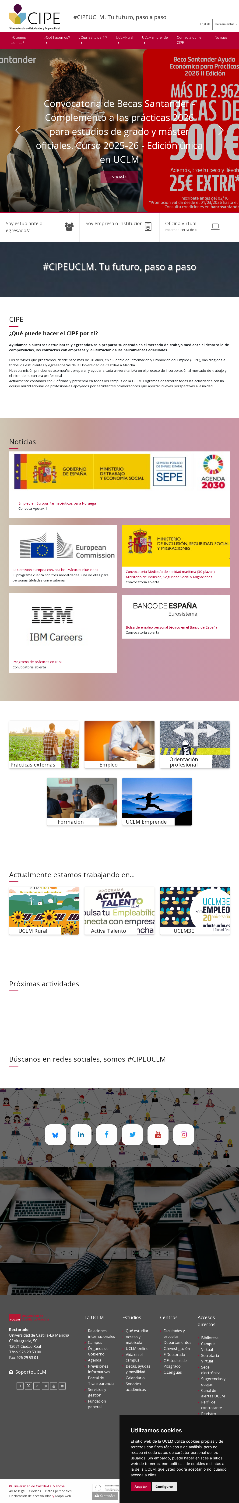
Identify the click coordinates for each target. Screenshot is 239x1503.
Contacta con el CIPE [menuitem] (189, 40)
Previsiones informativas (99, 1369)
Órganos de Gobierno (98, 1351)
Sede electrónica (210, 1370)
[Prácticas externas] (44, 744)
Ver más (119, 165)
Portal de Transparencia (101, 1380)
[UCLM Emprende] (157, 801)
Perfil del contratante (211, 1405)
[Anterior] (18, 130)
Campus (95, 1342)
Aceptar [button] (140, 1487)
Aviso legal (17, 1491)
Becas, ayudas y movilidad (138, 1369)
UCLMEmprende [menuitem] (155, 37)
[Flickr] (62, 1386)
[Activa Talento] (119, 910)
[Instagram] (45, 1386)
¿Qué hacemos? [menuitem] (57, 37)
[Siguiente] (221, 130)
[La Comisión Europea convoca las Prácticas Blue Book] (63, 555)
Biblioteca (209, 1337)
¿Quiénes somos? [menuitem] (18, 40)
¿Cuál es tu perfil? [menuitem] (93, 37)
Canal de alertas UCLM (213, 1393)
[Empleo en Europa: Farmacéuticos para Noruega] (119, 484)
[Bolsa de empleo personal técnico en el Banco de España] (176, 617)
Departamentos (177, 1342)
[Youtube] (53, 1386)
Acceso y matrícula (134, 1339)
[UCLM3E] (195, 910)
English (205, 24)
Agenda (94, 1360)
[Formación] (81, 801)
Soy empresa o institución (114, 223)
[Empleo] (119, 744)
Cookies (35, 1491)
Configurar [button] (164, 1487)
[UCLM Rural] (44, 910)
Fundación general (97, 1404)
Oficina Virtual (180, 223)
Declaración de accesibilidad (30, 1496)
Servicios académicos (136, 1386)
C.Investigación (177, 1348)
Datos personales (58, 1491)
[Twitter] (28, 1386)
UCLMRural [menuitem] (124, 37)
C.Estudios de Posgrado (175, 1363)
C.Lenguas (173, 1372)
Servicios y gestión (97, 1392)
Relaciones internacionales (101, 1333)
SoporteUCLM (30, 1372)
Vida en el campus (134, 1357)
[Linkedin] (36, 1386)
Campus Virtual (208, 1346)
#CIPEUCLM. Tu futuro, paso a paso (119, 17)
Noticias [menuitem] (221, 37)
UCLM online (137, 1348)
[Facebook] (20, 1386)
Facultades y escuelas (174, 1333)
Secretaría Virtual (210, 1358)
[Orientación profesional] (195, 744)
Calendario (135, 1377)
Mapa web (63, 1496)
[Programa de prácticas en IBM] (63, 633)
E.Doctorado (174, 1354)
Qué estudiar (137, 1330)
